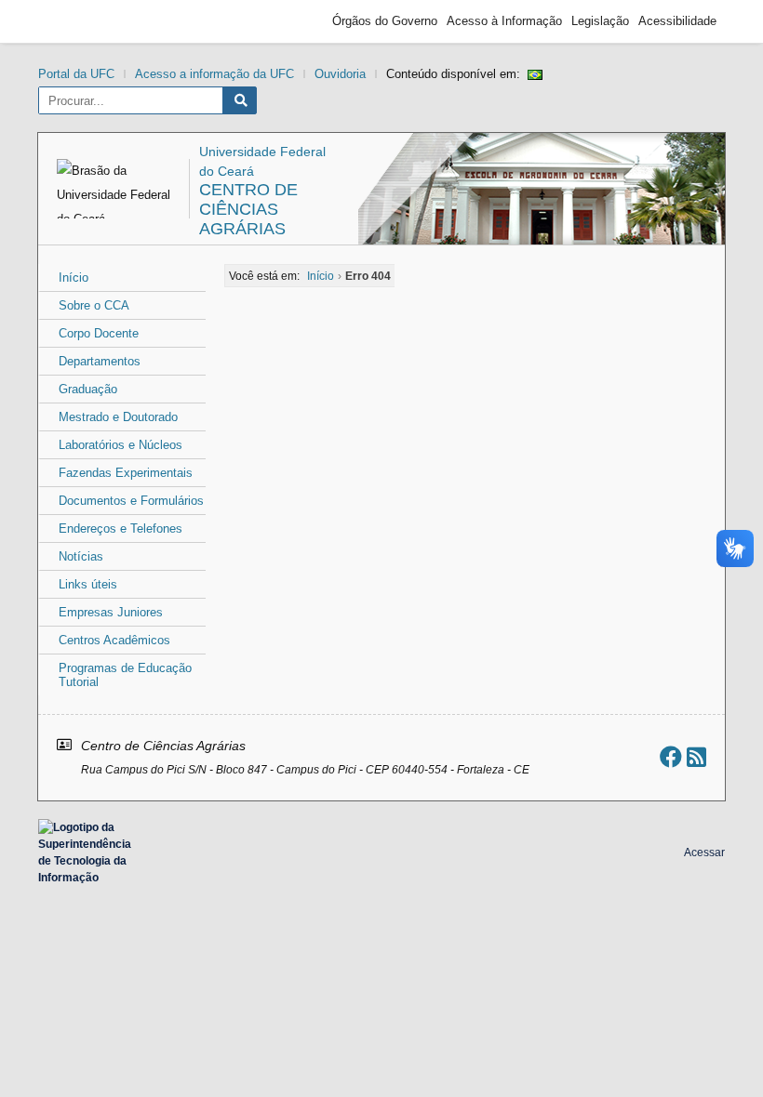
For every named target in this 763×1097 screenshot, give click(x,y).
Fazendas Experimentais (126, 473)
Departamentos (100, 361)
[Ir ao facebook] (671, 757)
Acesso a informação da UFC (214, 74)
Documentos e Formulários (131, 501)
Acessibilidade (677, 21)
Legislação (600, 21)
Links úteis (88, 584)
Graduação (88, 389)
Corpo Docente (99, 333)
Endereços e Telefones (120, 528)
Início (73, 277)
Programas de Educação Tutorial (125, 675)
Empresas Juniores (111, 612)
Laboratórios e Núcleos (120, 445)
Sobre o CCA (94, 305)
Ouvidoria (340, 74)
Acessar (704, 852)
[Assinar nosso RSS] (696, 757)
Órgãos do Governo (384, 21)
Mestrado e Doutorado (118, 417)
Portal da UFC (76, 74)
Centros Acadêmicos (114, 640)
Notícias (81, 556)
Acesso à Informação (504, 21)
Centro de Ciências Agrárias (248, 209)
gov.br (80, 21)
